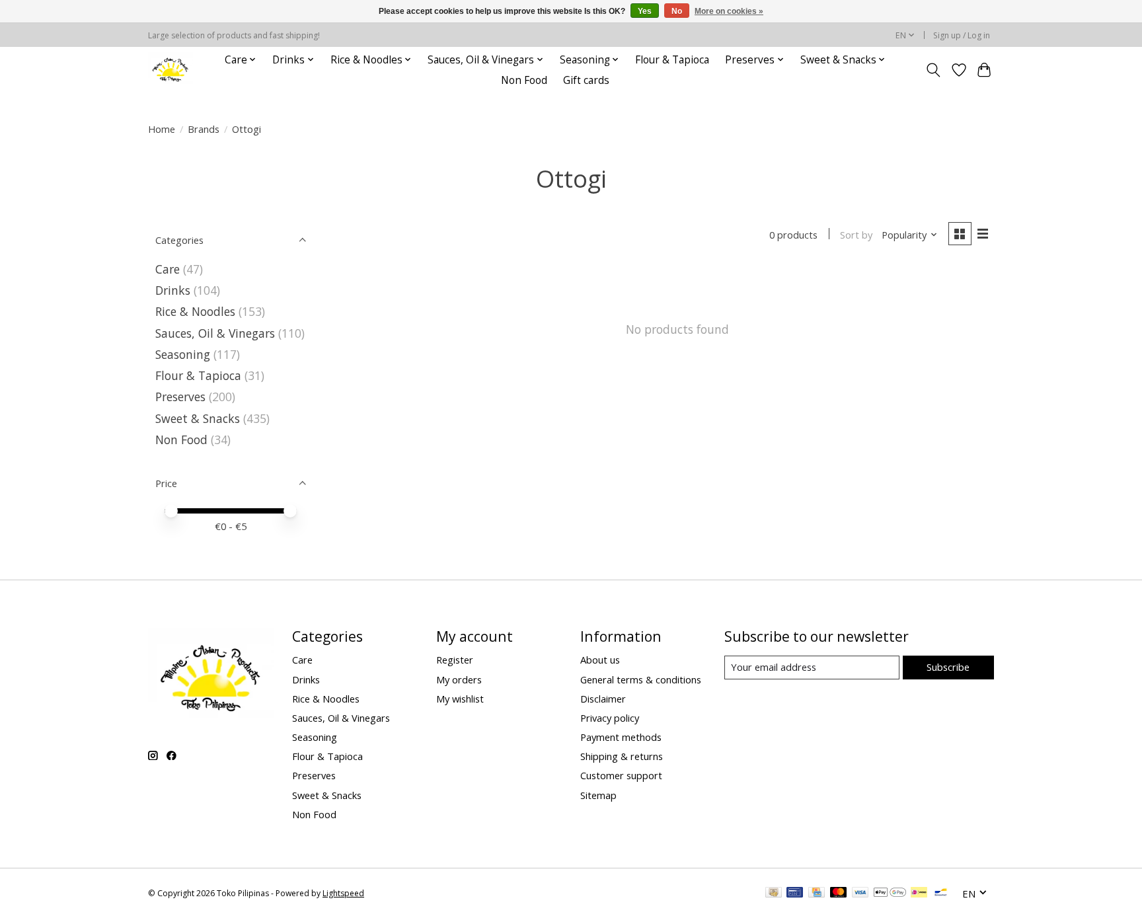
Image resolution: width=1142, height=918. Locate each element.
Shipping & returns (621, 756)
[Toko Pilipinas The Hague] (170, 70)
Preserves (180, 396)
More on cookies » (729, 11)
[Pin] (794, 893)
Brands (203, 128)
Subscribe (948, 666)
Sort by (856, 234)
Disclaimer (603, 698)
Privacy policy (609, 717)
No (676, 11)
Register (454, 659)
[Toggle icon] (933, 70)
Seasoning (182, 354)
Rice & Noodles (195, 311)
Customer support (621, 775)
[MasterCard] (838, 893)
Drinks (172, 290)
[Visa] (860, 893)
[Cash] (773, 893)
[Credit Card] (816, 893)
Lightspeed (343, 893)
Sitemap (598, 795)
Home (161, 128)
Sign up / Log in (961, 35)
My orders (459, 679)
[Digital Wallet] (890, 893)
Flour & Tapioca (672, 60)
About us (600, 659)
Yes (645, 11)
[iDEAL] (919, 893)
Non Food (524, 80)
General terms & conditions (640, 679)
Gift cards (586, 80)
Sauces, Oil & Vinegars (215, 333)
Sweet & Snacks (197, 418)
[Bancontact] (941, 893)
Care (167, 269)
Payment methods (621, 737)
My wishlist (460, 698)
